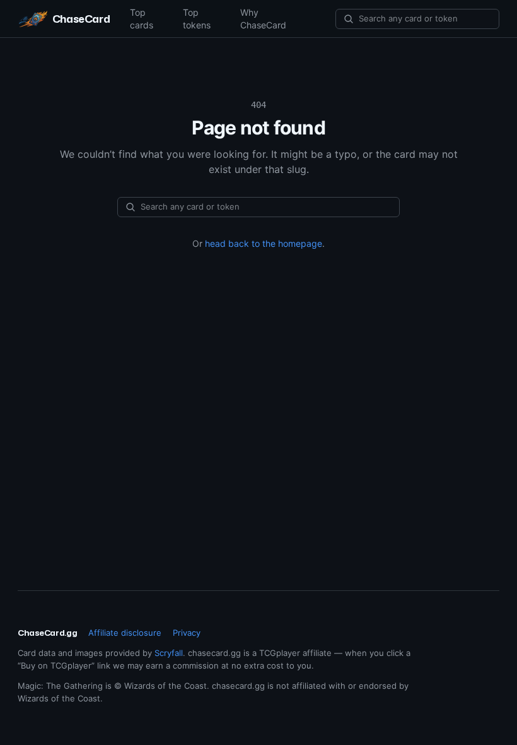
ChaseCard (81, 18)
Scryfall (168, 653)
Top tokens (197, 18)
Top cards (141, 18)
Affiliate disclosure (124, 633)
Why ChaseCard (263, 18)
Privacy (186, 633)
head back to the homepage (263, 243)
